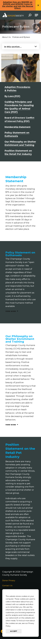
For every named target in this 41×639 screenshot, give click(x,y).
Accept (13, 631)
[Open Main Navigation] (36, 15)
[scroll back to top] (35, 630)
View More (10, 311)
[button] (29, 15)
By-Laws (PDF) (12, 96)
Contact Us (7, 586)
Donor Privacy (8, 580)
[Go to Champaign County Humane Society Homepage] (13, 15)
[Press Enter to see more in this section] (20, 46)
